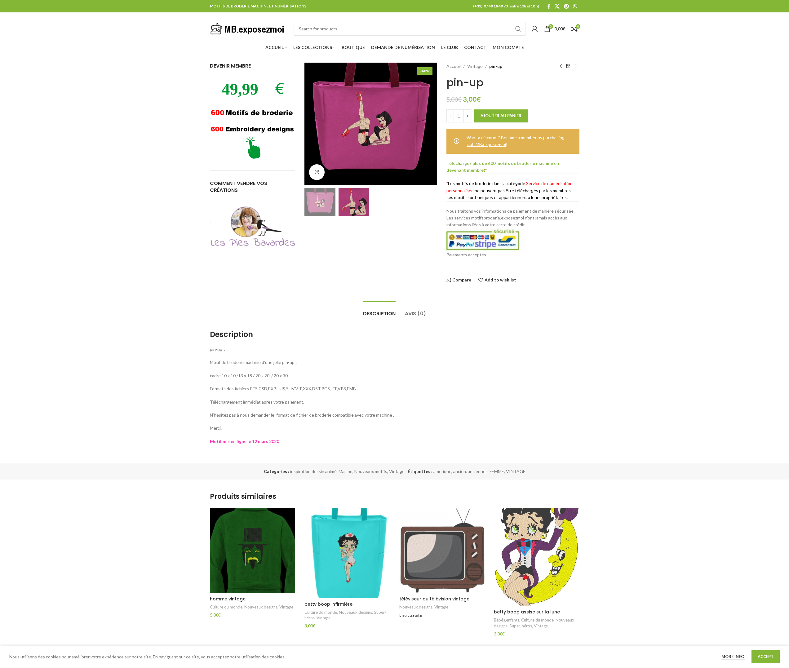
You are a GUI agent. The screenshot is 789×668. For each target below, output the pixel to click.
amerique (442, 471)
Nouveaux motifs (370, 471)
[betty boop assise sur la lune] (536, 557)
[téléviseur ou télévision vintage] (442, 550)
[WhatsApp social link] (575, 6)
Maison (345, 471)
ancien (459, 471)
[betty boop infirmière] (347, 553)
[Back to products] (568, 66)
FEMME (497, 471)
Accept (765, 656)
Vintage (475, 66)
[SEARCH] (518, 29)
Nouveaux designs (260, 606)
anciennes (478, 471)
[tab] (379, 310)
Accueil (453, 66)
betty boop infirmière (328, 604)
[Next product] (575, 66)
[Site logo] (248, 28)
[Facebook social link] (549, 6)
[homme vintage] (252, 550)
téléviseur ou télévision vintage (434, 599)
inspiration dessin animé (313, 471)
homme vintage (228, 599)
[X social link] (557, 6)
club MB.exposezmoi (486, 144)
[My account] (535, 29)
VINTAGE (515, 471)
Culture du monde (226, 606)
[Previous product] (561, 66)
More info (733, 656)
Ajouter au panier (501, 115)
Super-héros (520, 625)
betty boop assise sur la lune (527, 612)
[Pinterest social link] (566, 6)
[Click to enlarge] (317, 172)
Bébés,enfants (506, 619)
